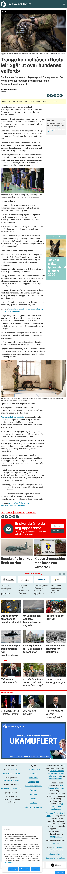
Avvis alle (35, 869)
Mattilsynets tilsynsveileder (12, 417)
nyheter (9, 512)
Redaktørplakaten (55, 779)
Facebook (33, 790)
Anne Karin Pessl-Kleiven (11, 780)
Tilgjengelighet (33, 782)
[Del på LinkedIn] (54, 95)
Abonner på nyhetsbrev (33, 807)
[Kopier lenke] (61, 95)
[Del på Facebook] (48, 95)
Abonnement (33, 778)
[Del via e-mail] (58, 95)
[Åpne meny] (64, 4)
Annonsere (33, 774)
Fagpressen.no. (8, 862)
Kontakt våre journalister (11, 774)
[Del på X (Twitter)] (51, 95)
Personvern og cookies (33, 786)
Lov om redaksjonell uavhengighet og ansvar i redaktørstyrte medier (56, 773)
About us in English (56, 854)
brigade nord (31, 512)
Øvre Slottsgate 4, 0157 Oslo (11, 789)
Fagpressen (57, 843)
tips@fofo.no (60, 127)
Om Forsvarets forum (33, 769)
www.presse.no (56, 837)
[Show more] (64, 121)
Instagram (33, 794)
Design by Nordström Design (56, 858)
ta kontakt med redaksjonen (56, 806)
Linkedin (33, 799)
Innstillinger (60, 872)
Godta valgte (24, 869)
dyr (3, 512)
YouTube (33, 803)
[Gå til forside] (16, 4)
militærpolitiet (19, 512)
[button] (60, 574)
